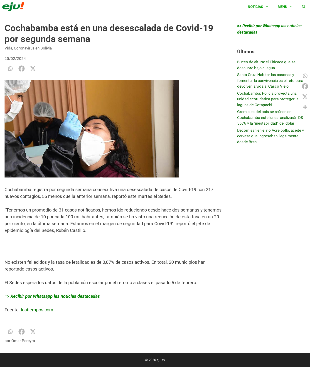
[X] (33, 68)
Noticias (255, 7)
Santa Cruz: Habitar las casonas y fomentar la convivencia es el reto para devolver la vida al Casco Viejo (270, 80)
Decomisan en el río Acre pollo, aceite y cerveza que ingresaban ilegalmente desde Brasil (270, 136)
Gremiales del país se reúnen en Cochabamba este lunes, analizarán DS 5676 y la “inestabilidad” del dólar (270, 117)
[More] (305, 107)
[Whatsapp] (10, 68)
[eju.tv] (14, 7)
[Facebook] (21, 68)
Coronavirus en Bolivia (33, 48)
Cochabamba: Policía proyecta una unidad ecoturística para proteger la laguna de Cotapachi (267, 99)
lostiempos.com (37, 310)
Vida (8, 48)
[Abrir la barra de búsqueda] (304, 7)
